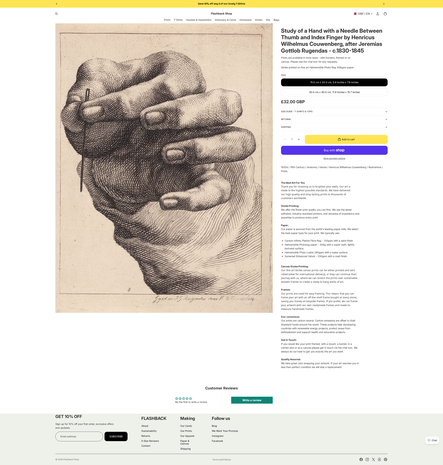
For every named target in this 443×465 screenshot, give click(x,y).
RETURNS (286, 119)
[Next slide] (384, 4)
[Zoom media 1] (164, 168)
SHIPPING (286, 127)
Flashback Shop (71, 459)
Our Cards (186, 425)
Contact (145, 445)
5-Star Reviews (150, 440)
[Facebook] (361, 459)
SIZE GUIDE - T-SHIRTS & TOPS (297, 111)
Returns (145, 435)
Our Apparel (187, 435)
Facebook (217, 440)
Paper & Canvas (184, 442)
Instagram (217, 435)
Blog (214, 425)
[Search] (56, 13)
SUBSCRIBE (116, 436)
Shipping (185, 448)
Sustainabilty (149, 430)
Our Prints (186, 430)
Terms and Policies (221, 459)
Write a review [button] (251, 400)
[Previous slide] (56, 4)
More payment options (334, 158)
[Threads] (379, 459)
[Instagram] (367, 459)
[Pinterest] (385, 459)
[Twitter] (373, 459)
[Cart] (385, 13)
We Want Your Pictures (225, 430)
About (144, 425)
